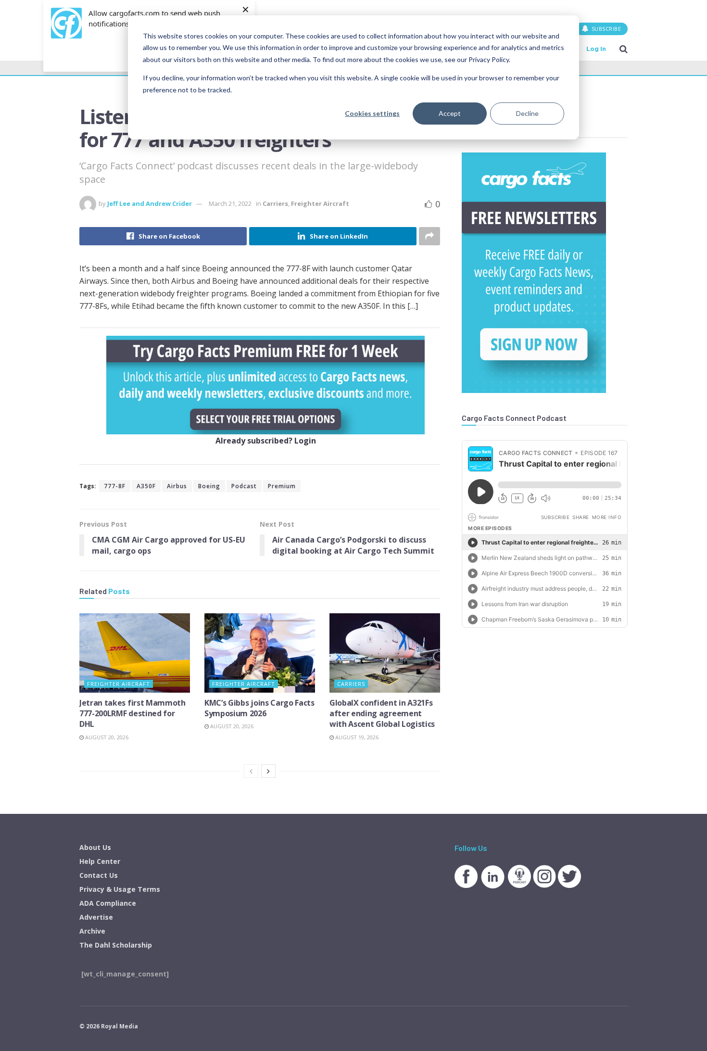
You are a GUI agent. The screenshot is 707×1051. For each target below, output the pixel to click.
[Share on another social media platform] (429, 236)
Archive (92, 931)
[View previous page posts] (251, 771)
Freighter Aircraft (320, 203)
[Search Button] (623, 49)
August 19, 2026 (356, 737)
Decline (527, 113)
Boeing (209, 486)
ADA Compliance (107, 903)
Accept (450, 113)
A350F (146, 486)
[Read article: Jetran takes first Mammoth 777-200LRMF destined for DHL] (134, 652)
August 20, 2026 (106, 737)
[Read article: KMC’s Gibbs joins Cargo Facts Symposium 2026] (259, 652)
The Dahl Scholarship (115, 945)
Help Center (99, 861)
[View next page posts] (268, 771)
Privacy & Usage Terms (119, 889)
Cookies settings (372, 113)
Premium (282, 486)
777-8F (115, 486)
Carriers (275, 203)
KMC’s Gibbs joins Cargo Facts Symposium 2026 (259, 708)
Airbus (177, 486)
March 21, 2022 (230, 203)
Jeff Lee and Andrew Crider (149, 203)
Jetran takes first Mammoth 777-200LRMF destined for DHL (132, 713)
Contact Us (98, 875)
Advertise (96, 917)
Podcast (244, 486)
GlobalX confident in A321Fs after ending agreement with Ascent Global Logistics (382, 713)
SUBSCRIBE (605, 28)
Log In (596, 48)
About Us (95, 847)
